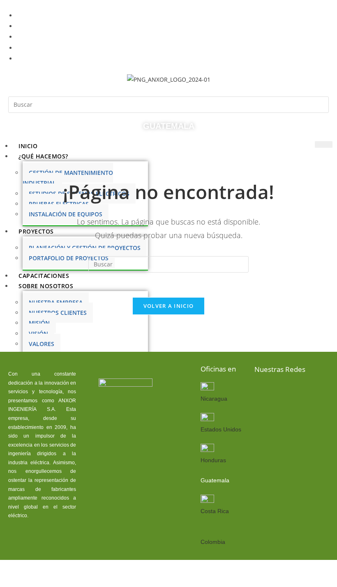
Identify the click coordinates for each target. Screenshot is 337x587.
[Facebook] (263, 391)
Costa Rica (215, 511)
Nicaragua (214, 398)
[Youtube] (316, 391)
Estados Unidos (221, 429)
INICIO (27, 146)
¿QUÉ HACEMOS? (43, 156)
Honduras (213, 460)
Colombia (213, 542)
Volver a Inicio (168, 306)
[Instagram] (263, 416)
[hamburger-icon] (323, 144)
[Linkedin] (289, 391)
